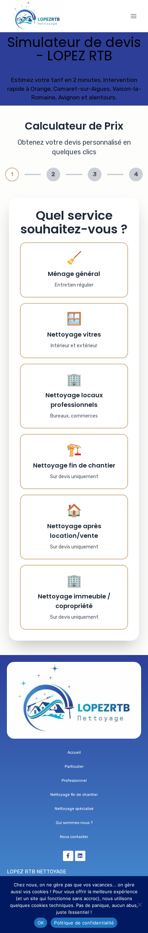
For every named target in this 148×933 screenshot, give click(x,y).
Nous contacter (74, 837)
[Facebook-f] (68, 856)
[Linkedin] (80, 856)
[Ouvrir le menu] (133, 16)
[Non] (139, 904)
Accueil (74, 752)
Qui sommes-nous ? (74, 823)
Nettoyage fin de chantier (74, 794)
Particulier (74, 766)
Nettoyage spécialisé (74, 809)
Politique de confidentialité (84, 922)
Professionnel (74, 780)
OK (41, 922)
